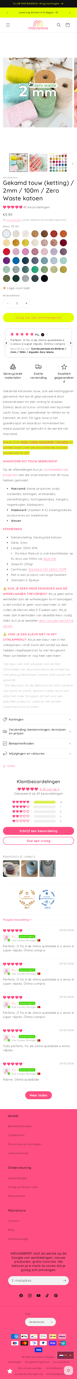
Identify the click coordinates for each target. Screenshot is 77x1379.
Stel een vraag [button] (38, 841)
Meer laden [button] (39, 1095)
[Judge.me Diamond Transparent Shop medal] (47, 898)
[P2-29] (16, 269)
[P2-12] (53, 242)
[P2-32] (44, 269)
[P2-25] (44, 260)
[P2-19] (53, 251)
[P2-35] (6, 278)
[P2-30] (25, 269)
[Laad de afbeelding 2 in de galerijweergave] (38, 163)
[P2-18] (44, 251)
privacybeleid (61, 1362)
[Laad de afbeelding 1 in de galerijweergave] (18, 163)
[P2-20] (63, 251)
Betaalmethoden (19, 1126)
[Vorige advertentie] (7, 12)
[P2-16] (25, 251)
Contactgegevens (56, 1374)
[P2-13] (63, 242)
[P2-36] (16, 278)
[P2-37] (25, 278)
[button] (8, 25)
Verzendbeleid (54, 1368)
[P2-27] (63, 260)
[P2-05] (53, 233)
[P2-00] (6, 233)
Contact (13, 1221)
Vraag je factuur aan (23, 1187)
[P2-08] (16, 242)
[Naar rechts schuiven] (72, 163)
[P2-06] (63, 233)
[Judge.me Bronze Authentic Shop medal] (27, 898)
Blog (11, 1230)
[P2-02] (25, 233)
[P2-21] (6, 260)
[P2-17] (34, 251)
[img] (13, 931)
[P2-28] (6, 269)
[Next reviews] (70, 343)
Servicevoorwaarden (30, 1368)
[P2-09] (25, 242)
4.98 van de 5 (49, 789)
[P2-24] (34, 260)
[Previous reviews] (6, 343)
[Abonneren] (64, 1280)
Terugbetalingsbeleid (37, 1362)
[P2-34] (63, 269)
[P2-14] (6, 251)
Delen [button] (11, 766)
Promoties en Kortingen (24, 1144)
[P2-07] (6, 242)
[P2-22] (16, 260)
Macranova (37, 1357)
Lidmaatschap (18, 1153)
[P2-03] (34, 233)
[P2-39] (44, 278)
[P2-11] (44, 242)
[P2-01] (16, 233)
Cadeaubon (16, 1135)
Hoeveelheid (11, 295)
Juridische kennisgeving (28, 1374)
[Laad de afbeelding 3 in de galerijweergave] (58, 163)
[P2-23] (25, 260)
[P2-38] (34, 278)
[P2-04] (44, 233)
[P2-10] (34, 242)
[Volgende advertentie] (69, 12)
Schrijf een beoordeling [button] (38, 831)
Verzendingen (17, 1178)
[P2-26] (53, 260)
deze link (49, 559)
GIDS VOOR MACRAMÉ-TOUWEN (45, 442)
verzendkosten (14, 220)
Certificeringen (18, 1239)
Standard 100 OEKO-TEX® (47, 569)
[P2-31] (34, 269)
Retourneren (16, 1196)
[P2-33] (53, 269)
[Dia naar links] (4, 163)
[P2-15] (16, 251)
